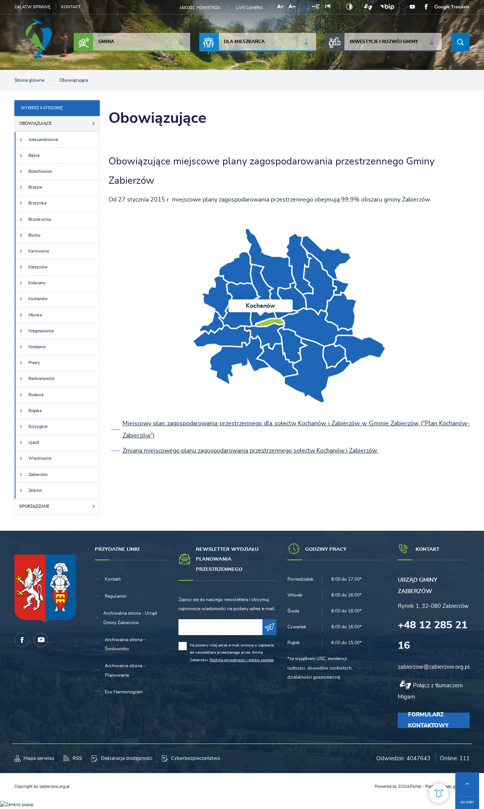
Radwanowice (41, 379)
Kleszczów (38, 267)
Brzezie (35, 187)
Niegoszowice (41, 331)
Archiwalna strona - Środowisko (125, 644)
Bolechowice (40, 171)
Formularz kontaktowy (428, 720)
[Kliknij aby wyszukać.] (460, 42)
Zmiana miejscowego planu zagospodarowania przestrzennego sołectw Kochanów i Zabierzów (251, 451)
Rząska (35, 411)
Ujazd (33, 442)
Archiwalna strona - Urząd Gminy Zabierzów (130, 618)
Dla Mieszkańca (244, 41)
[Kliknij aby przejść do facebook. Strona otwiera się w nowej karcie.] (426, 7)
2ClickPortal (409, 786)
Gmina (106, 41)
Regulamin (116, 596)
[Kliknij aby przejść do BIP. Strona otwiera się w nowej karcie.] (387, 7)
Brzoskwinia (39, 219)
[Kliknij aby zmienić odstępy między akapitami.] (327, 7)
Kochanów (38, 299)
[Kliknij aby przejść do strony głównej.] (36, 42)
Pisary (34, 363)
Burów (34, 235)
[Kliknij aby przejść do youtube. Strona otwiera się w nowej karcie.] (412, 7)
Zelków (35, 490)
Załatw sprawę (32, 7)
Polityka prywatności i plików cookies (241, 660)
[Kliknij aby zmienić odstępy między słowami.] (315, 7)
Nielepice (37, 347)
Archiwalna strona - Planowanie (125, 670)
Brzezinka (37, 203)
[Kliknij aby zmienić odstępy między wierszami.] (304, 7)
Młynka (35, 315)
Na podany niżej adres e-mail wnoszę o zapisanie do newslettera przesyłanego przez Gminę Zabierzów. (232, 652)
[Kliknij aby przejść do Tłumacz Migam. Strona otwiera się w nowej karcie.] (368, 7)
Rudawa (35, 395)
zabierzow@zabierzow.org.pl (434, 667)
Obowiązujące (35, 123)
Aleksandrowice (43, 140)
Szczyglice (38, 427)
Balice (34, 155)
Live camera (249, 8)
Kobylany (37, 283)
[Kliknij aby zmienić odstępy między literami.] (292, 7)
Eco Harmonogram (124, 692)
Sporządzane (34, 506)
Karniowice (38, 251)
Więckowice (39, 458)
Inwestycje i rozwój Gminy (384, 41)
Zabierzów (38, 475)
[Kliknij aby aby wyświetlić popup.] (438, 793)
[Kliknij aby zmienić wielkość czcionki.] (280, 7)
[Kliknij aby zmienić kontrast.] (349, 7)
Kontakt (71, 7)
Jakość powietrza (200, 8)
